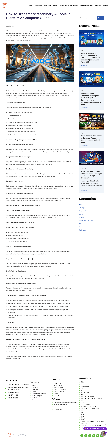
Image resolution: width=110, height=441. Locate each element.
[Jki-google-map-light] (93, 435)
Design (55, 5)
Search (100, 18)
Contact (105, 5)
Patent (81, 227)
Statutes (98, 5)
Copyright (47, 5)
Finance (81, 217)
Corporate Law (83, 211)
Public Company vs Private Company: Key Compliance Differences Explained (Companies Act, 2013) (90, 57)
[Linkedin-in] (89, 435)
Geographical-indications (69, 5)
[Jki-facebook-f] (81, 435)
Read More (84, 65)
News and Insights (86, 5)
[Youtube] (97, 435)
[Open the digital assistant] (103, 434)
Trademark (38, 5)
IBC (80, 223)
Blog (82, 50)
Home (30, 5)
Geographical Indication (86, 220)
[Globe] (85, 435)
